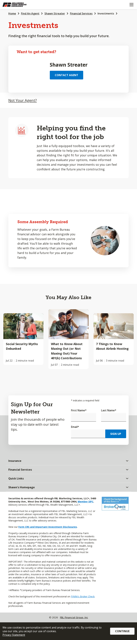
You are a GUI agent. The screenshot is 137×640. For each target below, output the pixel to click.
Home (12, 13)
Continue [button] (122, 631)
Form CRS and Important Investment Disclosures (47, 526)
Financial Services (81, 13)
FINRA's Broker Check (83, 596)
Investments (106, 13)
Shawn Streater (54, 13)
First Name (79, 410)
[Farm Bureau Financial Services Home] (20, 4)
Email (75, 427)
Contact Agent (66, 75)
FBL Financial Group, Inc (74, 617)
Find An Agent (30, 13)
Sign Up (115, 434)
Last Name (108, 410)
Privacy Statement (14, 635)
